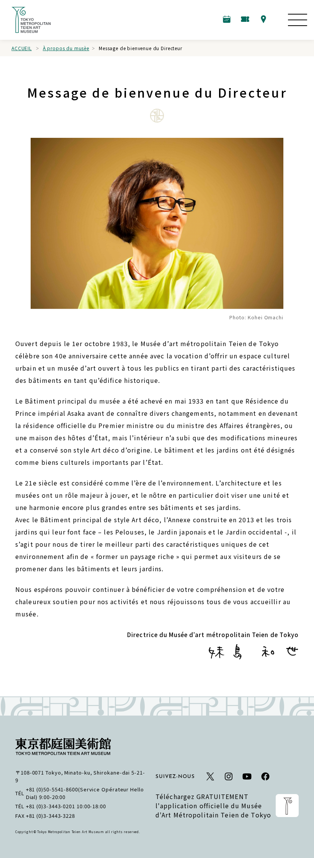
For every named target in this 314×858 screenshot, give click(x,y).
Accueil (21, 48)
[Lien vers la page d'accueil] (31, 20)
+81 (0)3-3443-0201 (50, 806)
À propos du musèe (66, 48)
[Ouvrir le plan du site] (297, 19)
